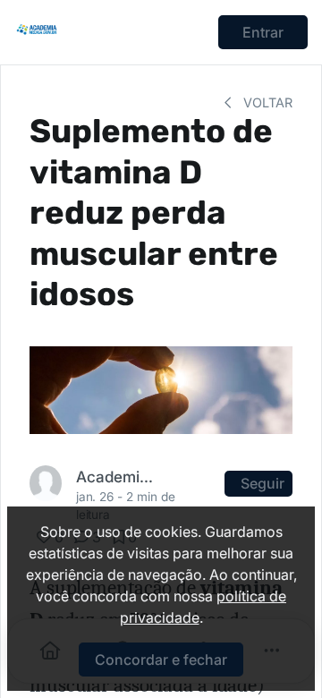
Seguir (262, 483)
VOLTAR (266, 102)
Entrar (263, 32)
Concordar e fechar (161, 659)
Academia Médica (116, 476)
